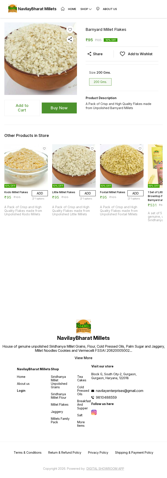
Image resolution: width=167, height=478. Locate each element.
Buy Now (59, 108)
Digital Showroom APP (105, 468)
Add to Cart (22, 107)
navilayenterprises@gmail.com (119, 391)
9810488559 (106, 397)
